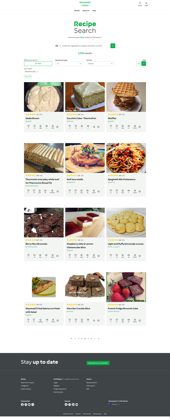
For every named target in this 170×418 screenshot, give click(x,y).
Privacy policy (97, 414)
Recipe (23, 379)
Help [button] (94, 11)
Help (105, 414)
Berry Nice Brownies (36, 243)
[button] (140, 4)
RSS (88, 389)
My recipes (66, 379)
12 (58, 64)
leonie (71, 121)
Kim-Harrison (115, 311)
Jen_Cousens (114, 247)
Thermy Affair (32, 247)
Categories (25, 386)
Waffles (112, 118)
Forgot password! (60, 389)
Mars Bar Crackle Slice (78, 308)
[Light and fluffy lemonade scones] (126, 222)
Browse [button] (77, 11)
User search (91, 386)
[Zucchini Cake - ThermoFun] (85, 97)
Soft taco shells (75, 179)
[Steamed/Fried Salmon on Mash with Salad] (44, 287)
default (90, 64)
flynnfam (72, 182)
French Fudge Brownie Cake (123, 308)
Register (57, 386)
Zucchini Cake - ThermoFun (81, 118)
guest (29, 121)
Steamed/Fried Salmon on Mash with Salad (43, 310)
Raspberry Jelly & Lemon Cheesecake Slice (80, 245)
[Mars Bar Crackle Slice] (85, 287)
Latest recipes (26, 389)
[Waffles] (126, 97)
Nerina (112, 182)
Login (56, 383)
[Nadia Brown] (44, 97)
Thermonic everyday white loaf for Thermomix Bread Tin (42, 181)
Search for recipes (27, 383)
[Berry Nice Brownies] (44, 222)
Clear (27, 76)
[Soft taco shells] (85, 158)
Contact (78, 414)
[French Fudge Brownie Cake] (126, 287)
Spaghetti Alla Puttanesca (121, 179)
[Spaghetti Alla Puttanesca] (126, 158)
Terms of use (87, 414)
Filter (39, 64)
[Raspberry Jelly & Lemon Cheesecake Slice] (85, 222)
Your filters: (28, 69)
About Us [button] (86, 11)
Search (89, 379)
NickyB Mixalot (33, 186)
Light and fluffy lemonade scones (126, 243)
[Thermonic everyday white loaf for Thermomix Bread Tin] (44, 158)
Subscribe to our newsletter (98, 363)
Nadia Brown (32, 118)
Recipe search (92, 383)
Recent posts (58, 392)
